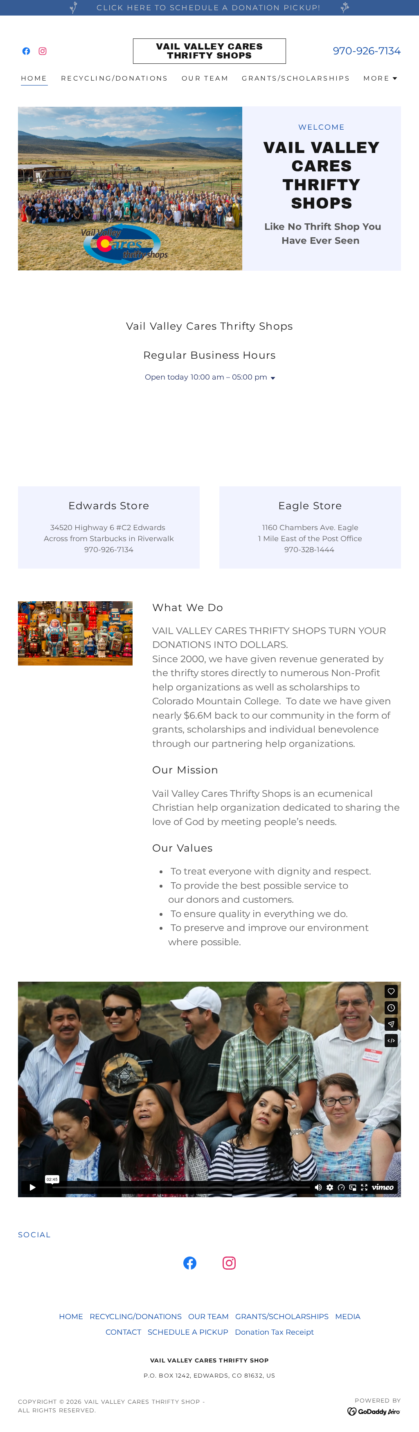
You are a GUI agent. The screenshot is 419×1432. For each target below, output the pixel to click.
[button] (380, 78)
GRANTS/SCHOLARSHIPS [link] (296, 78)
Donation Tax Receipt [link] (274, 1332)
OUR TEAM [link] (205, 78)
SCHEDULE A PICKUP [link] (188, 1332)
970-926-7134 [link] (367, 51)
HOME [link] (34, 78)
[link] (26, 51)
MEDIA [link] (347, 1316)
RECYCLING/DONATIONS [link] (115, 78)
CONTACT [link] (123, 1332)
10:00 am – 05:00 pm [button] (229, 377)
